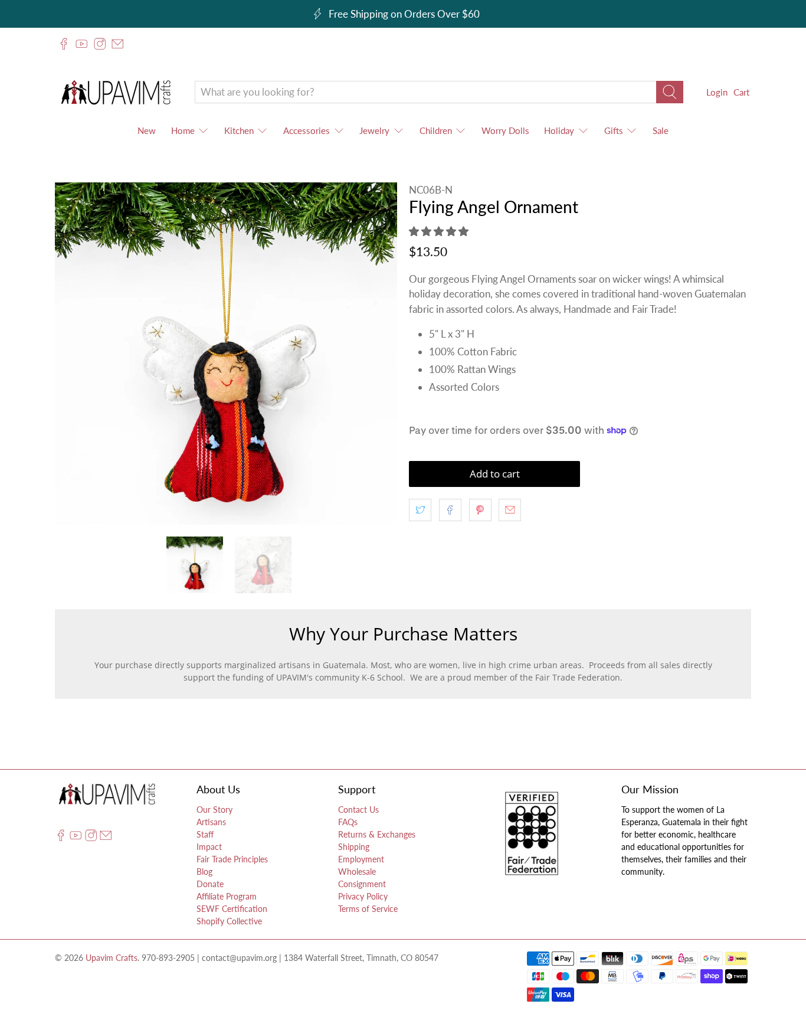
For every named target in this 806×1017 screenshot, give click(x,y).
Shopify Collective (229, 921)
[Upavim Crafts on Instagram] (100, 44)
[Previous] (74, 354)
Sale (661, 130)
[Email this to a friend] (510, 510)
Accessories (306, 130)
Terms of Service (368, 909)
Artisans (211, 822)
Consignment (362, 884)
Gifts (613, 130)
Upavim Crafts (111, 958)
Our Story (214, 810)
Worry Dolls (505, 130)
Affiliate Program (226, 896)
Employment (361, 859)
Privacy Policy (363, 896)
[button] (438, 231)
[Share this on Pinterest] (480, 510)
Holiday (559, 130)
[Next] (378, 354)
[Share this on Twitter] (420, 510)
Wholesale (357, 871)
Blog (204, 871)
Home (183, 130)
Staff (205, 834)
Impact (209, 847)
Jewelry (374, 130)
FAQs (348, 822)
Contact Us (358, 810)
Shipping (353, 847)
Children (436, 130)
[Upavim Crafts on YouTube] (81, 44)
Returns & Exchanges (376, 834)
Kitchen (239, 130)
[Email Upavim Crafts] (117, 44)
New (146, 130)
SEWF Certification (231, 909)
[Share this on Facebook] (450, 510)
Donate (210, 884)
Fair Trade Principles (232, 859)
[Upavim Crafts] (116, 92)
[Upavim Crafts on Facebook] (64, 44)
